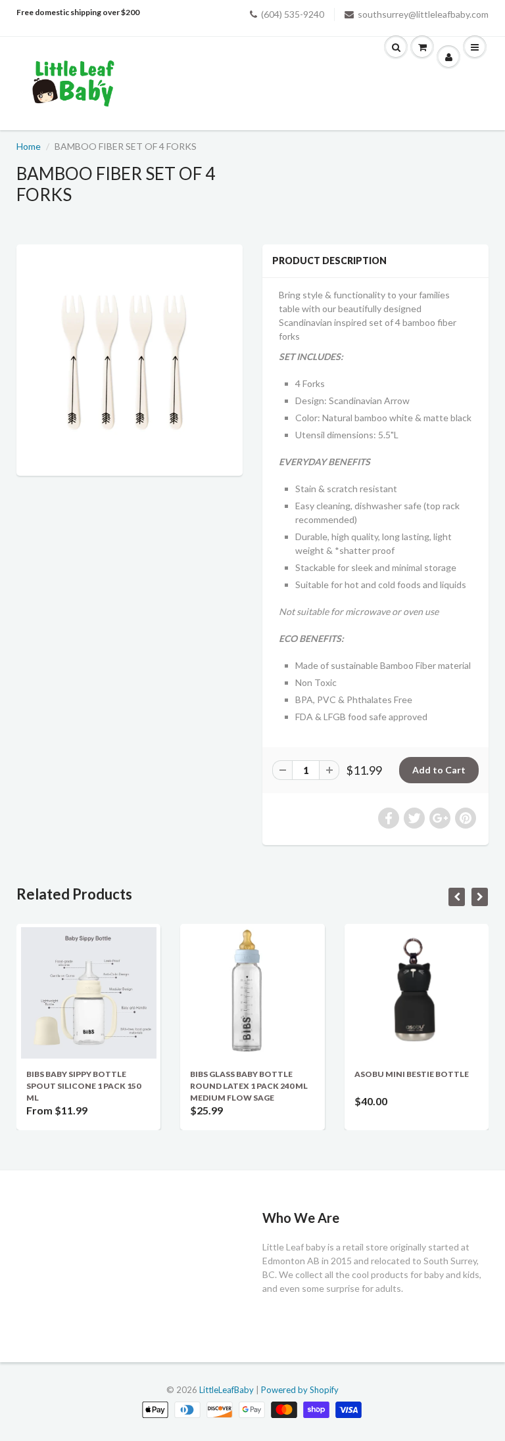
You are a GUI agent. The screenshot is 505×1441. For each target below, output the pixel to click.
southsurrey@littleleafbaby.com (423, 14)
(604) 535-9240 (292, 14)
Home (28, 146)
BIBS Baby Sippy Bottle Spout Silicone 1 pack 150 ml (83, 1086)
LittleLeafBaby (226, 1389)
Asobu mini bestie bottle (411, 1074)
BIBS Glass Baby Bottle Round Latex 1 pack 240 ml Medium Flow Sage (249, 1086)
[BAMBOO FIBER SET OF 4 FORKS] (129, 358)
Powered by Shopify (300, 1389)
